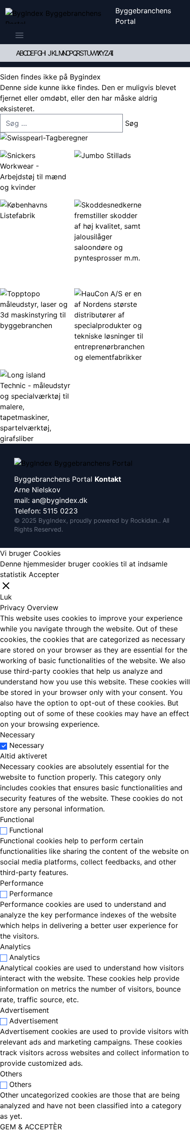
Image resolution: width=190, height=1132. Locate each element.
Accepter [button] (44, 574)
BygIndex (52, 520)
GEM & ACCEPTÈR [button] (31, 1126)
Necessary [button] (17, 734)
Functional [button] (17, 819)
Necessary (26, 745)
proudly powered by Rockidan (113, 520)
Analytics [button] (15, 946)
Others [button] (11, 1073)
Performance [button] (21, 883)
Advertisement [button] (24, 1010)
